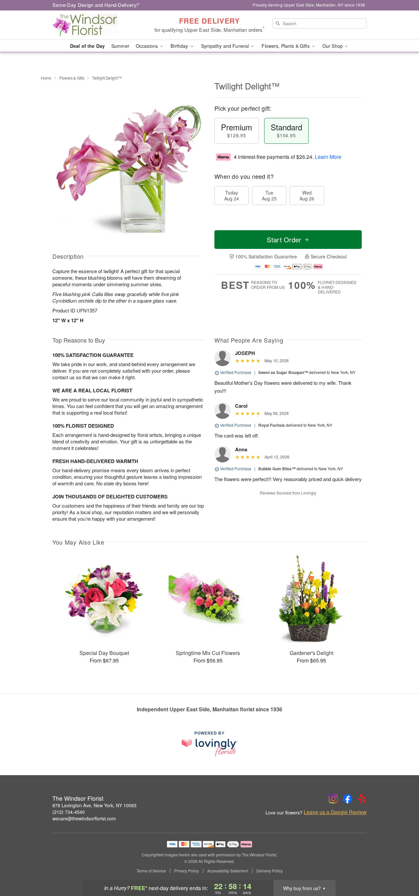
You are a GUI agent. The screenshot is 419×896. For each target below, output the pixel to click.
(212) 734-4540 (68, 812)
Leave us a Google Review (335, 812)
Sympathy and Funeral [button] (225, 46)
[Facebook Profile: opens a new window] (347, 798)
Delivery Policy (269, 871)
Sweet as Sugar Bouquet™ (283, 372)
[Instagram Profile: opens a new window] (333, 798)
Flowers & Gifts (71, 78)
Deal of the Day (87, 46)
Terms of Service (151, 871)
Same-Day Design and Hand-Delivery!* (96, 4)
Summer (120, 46)
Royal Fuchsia (271, 425)
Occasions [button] (147, 46)
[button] (401, 868)
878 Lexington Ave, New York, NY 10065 (94, 805)
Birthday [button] (180, 46)
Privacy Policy (186, 871)
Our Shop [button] (333, 46)
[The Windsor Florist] (99, 25)
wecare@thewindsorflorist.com (84, 818)
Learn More (328, 156)
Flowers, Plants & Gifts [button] (286, 46)
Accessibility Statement (227, 871)
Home (46, 78)
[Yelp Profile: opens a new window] (362, 798)
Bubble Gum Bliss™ (277, 469)
